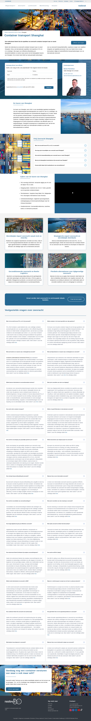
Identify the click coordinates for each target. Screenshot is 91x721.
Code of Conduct (48, 718)
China (19, 32)
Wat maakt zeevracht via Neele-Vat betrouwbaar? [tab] (58, 523)
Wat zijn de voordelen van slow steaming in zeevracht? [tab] (60, 500)
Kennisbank (51, 709)
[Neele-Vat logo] (82, 5)
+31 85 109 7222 (68, 73)
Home (6, 32)
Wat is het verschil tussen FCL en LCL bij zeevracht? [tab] (18, 321)
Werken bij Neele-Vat (53, 710)
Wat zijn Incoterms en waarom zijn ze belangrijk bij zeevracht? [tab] (20, 351)
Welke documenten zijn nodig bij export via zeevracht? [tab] (60, 439)
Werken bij (61, 1)
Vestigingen (66, 1)
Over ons (55, 1)
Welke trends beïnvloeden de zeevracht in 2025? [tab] (17, 581)
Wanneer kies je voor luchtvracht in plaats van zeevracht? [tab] (60, 642)
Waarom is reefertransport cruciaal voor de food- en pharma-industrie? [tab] (63, 581)
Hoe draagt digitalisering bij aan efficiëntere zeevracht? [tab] (19, 523)
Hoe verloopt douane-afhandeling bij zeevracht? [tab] (17, 476)
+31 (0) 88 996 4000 (73, 704)
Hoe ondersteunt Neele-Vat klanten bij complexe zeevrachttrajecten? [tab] (22, 552)
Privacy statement (40, 718)
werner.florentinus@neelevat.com (72, 75)
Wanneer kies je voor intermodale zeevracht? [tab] (57, 476)
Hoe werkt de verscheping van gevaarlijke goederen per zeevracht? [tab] (21, 439)
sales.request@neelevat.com (75, 705)
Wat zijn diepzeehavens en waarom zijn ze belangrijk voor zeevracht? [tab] (63, 351)
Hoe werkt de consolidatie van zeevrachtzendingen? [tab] (18, 500)
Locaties (50, 705)
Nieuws (50, 707)
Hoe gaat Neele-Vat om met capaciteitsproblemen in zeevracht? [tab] (62, 611)
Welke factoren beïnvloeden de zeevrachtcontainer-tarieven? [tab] (20, 382)
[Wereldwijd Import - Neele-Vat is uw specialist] (24, 226)
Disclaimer (32, 718)
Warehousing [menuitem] (44, 5)
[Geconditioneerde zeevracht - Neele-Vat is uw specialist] (24, 261)
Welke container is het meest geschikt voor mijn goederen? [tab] (61, 321)
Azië (16, 32)
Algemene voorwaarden (24, 718)
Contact (71, 1)
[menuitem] (55, 1)
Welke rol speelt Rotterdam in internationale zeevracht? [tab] (60, 409)
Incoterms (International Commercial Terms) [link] (18, 357)
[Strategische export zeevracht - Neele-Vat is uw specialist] (67, 226)
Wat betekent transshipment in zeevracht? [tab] (16, 642)
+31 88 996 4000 (8, 1)
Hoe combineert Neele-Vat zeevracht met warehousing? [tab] (19, 611)
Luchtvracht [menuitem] (32, 5)
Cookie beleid (55, 718)
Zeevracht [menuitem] (21, 5)
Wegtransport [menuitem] (10, 5)
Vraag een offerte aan (74, 707)
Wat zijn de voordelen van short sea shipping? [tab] (58, 382)
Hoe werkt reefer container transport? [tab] (15, 409)
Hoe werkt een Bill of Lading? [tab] (54, 552)
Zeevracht (11, 32)
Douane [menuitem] (54, 5)
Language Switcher (79, 1)
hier (16, 342)
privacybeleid (20, 87)
